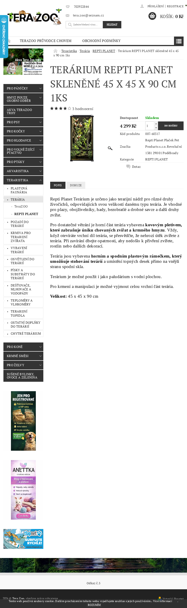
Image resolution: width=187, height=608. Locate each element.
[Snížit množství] (156, 128)
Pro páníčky (17, 88)
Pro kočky (16, 131)
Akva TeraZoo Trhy (19, 111)
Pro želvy (15, 365)
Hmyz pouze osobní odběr (19, 99)
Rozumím (94, 605)
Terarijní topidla (19, 313)
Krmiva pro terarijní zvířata (21, 237)
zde (175, 601)
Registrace (175, 6)
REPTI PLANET (26, 214)
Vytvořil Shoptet (173, 599)
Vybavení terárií (19, 250)
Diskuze (76, 185)
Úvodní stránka (8, 41)
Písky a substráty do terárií (23, 274)
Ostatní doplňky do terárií (26, 324)
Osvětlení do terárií (22, 261)
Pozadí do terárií (20, 224)
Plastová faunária (19, 190)
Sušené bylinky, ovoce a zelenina (22, 375)
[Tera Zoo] (34, 16)
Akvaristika (18, 171)
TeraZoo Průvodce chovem (45, 40)
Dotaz (136, 167)
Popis (58, 185)
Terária (18, 199)
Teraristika (18, 180)
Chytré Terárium (26, 333)
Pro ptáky (15, 162)
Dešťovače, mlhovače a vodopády (21, 289)
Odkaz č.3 (93, 583)
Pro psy (13, 122)
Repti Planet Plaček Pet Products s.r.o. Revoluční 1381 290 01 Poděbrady (163, 146)
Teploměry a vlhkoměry (22, 302)
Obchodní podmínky (101, 40)
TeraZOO (21, 206)
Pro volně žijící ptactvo (20, 151)
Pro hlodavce (19, 140)
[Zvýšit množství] (156, 123)
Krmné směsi (18, 356)
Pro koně (15, 347)
